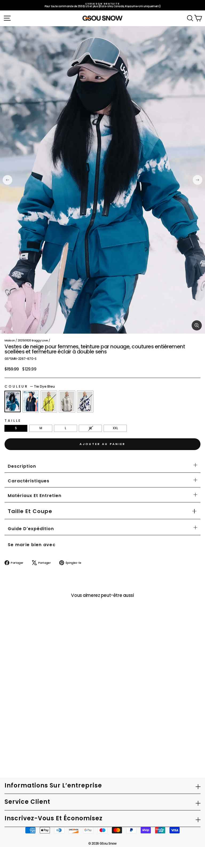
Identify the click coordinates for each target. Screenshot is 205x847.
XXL (115, 428)
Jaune (49, 401)
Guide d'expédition (31, 529)
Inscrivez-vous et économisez (53, 818)
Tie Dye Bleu (13, 401)
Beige (67, 401)
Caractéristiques (28, 481)
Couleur (30, 386)
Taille (13, 420)
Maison (10, 340)
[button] (30, 511)
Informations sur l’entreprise (53, 785)
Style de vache (85, 401)
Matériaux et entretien (34, 496)
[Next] (197, 180)
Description (22, 466)
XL (90, 428)
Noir (31, 401)
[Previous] (7, 180)
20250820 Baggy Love (33, 340)
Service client (27, 802)
